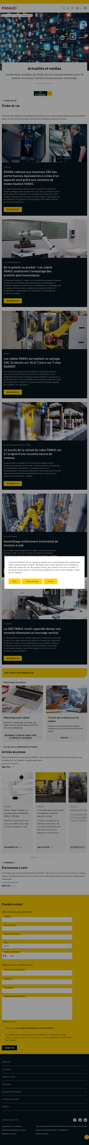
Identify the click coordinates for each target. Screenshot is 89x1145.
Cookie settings (32, 581)
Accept (50, 581)
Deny (15, 581)
